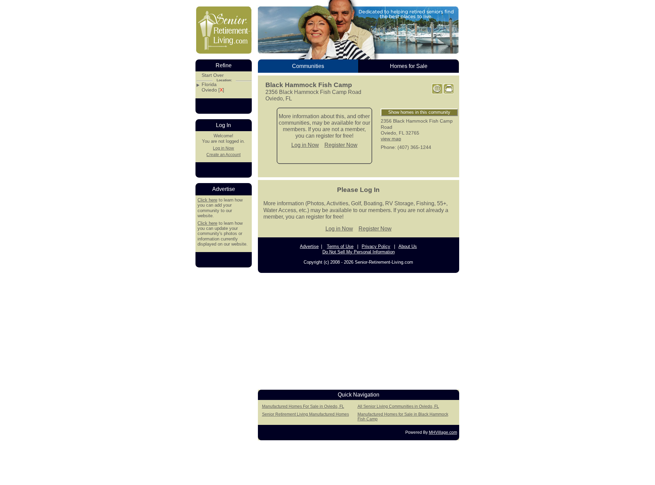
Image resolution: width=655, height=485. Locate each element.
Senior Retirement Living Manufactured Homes (305, 414)
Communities (308, 66)
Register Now (341, 145)
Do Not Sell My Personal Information (358, 251)
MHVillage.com (443, 432)
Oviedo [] (213, 90)
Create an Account (223, 155)
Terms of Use (340, 246)
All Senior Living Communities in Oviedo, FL (398, 406)
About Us (407, 246)
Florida (209, 84)
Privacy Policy (376, 246)
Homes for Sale (408, 66)
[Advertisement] (358, 329)
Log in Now (305, 145)
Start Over (213, 75)
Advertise (309, 246)
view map (391, 138)
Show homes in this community (419, 112)
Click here (207, 200)
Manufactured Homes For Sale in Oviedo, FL (303, 406)
